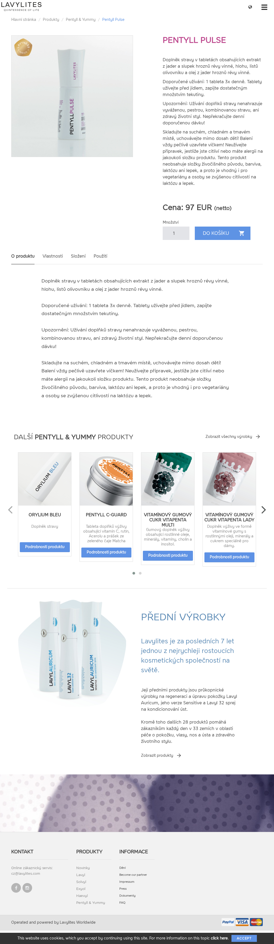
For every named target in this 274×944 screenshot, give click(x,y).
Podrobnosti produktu (44, 547)
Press (123, 889)
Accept (244, 938)
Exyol (80, 889)
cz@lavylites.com (25, 874)
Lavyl (80, 875)
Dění (122, 868)
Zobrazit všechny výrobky (229, 436)
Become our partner (133, 875)
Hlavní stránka (23, 19)
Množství (170, 222)
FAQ (122, 902)
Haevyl (82, 896)
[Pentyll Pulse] (72, 96)
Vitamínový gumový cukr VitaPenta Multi (168, 520)
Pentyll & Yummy (81, 19)
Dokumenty (127, 895)
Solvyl (81, 882)
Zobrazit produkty (157, 755)
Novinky (83, 868)
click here (219, 938)
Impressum (126, 882)
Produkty (51, 19)
